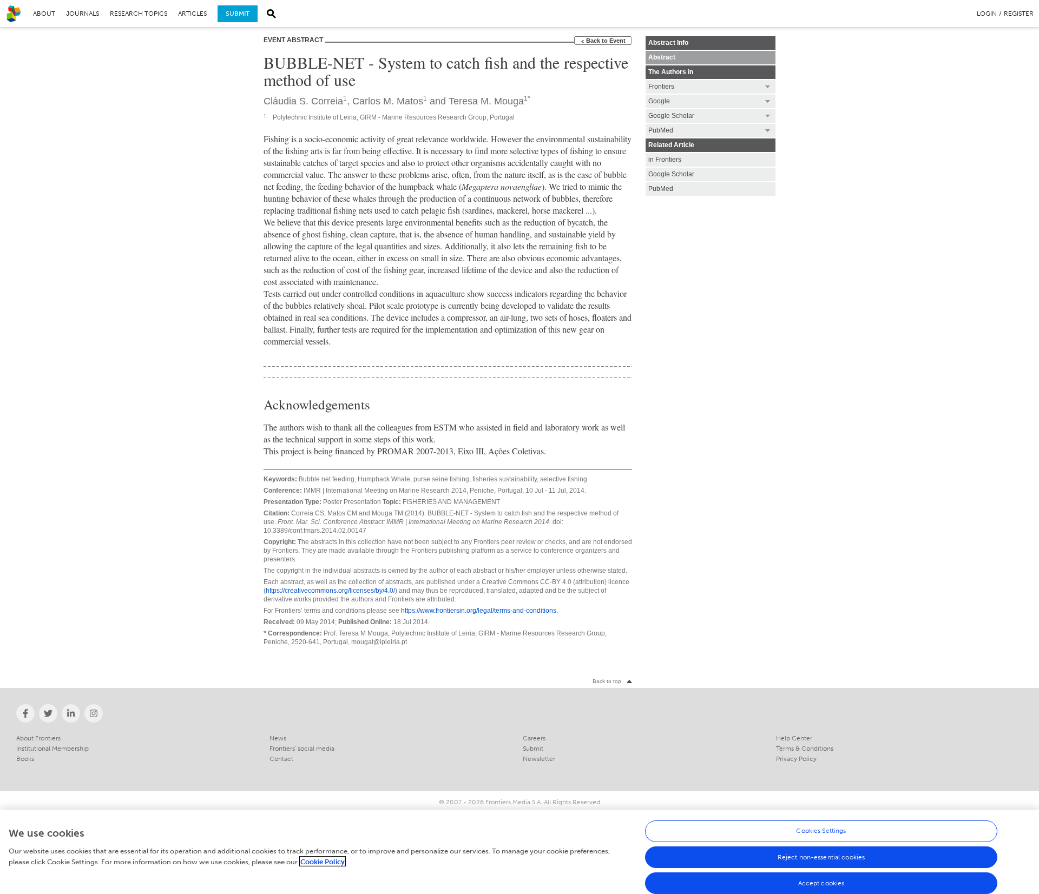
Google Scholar (671, 174)
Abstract (661, 57)
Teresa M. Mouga (486, 101)
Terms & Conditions (804, 748)
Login (987, 13)
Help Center (794, 738)
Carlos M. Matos (387, 101)
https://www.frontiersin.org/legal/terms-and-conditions (478, 610)
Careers (534, 738)
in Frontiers (664, 159)
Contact (281, 759)
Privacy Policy (796, 759)
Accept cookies (821, 883)
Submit (237, 13)
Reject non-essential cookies (821, 857)
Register (1019, 13)
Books (25, 759)
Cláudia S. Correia (303, 101)
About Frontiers (38, 738)
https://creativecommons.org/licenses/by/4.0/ (330, 590)
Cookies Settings (821, 831)
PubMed (660, 189)
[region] (519, 852)
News (277, 738)
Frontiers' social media (301, 748)
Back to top (607, 681)
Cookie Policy (322, 861)
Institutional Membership (52, 748)
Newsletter (539, 759)
